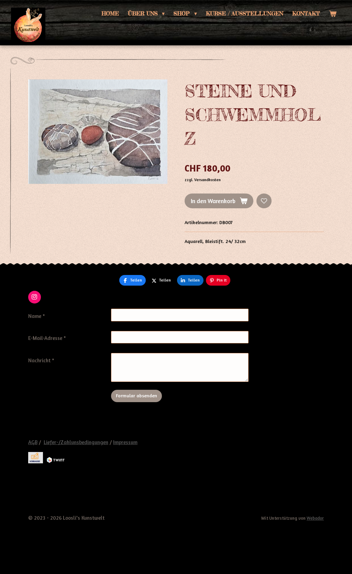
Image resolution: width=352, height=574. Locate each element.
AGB (32, 442)
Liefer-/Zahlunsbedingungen (76, 442)
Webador (315, 518)
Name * (36, 316)
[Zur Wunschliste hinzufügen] (264, 201)
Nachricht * (41, 360)
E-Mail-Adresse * (47, 338)
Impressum (125, 442)
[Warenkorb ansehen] (332, 13)
